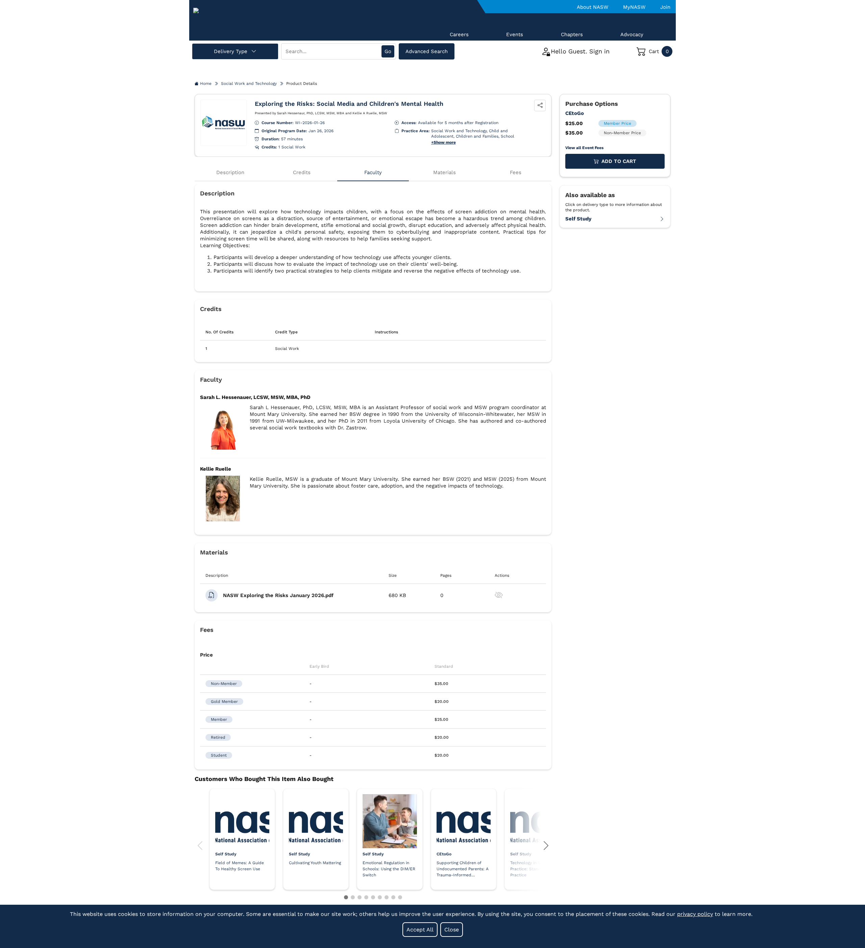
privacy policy (695, 914)
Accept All (420, 929)
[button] (200, 845)
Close (451, 929)
